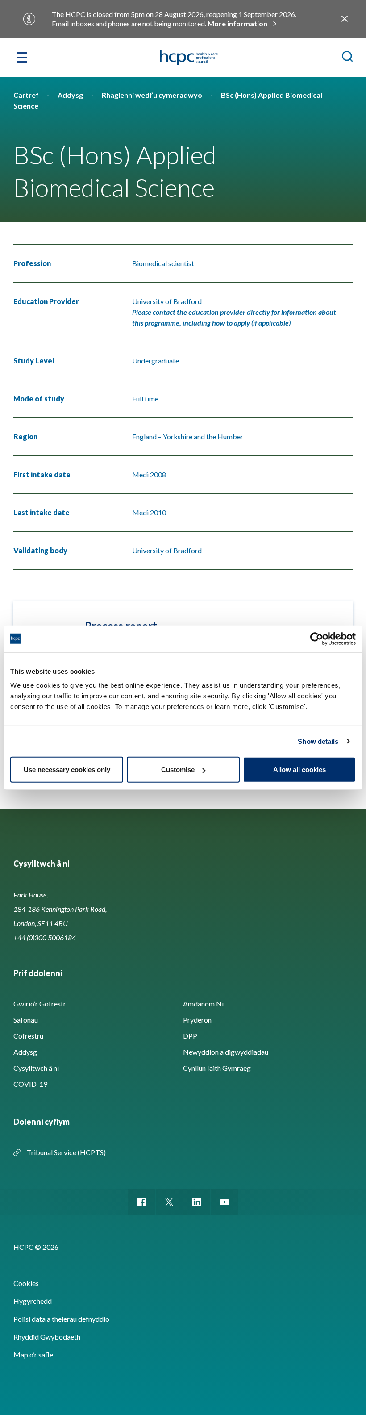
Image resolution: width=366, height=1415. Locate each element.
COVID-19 (30, 1084)
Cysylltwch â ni (36, 1068)
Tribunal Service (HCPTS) (66, 1152)
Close (345, 19)
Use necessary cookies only (67, 769)
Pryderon (197, 1019)
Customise (178, 769)
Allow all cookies (299, 769)
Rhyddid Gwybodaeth (46, 1336)
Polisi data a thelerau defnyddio (61, 1319)
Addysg (25, 1052)
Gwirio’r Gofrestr (39, 1003)
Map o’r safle (33, 1354)
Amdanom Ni (203, 1003)
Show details (318, 741)
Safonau (25, 1019)
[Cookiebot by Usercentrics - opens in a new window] (317, 638)
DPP (190, 1035)
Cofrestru (28, 1035)
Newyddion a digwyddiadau (225, 1052)
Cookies (26, 1283)
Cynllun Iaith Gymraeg (217, 1068)
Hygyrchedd (32, 1301)
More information (237, 23)
